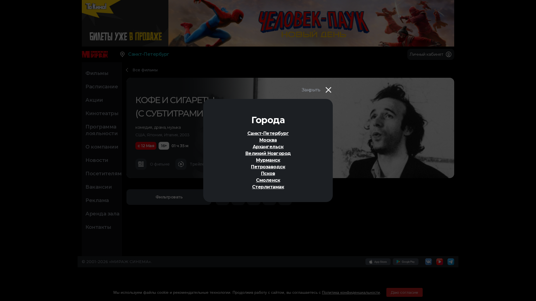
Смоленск (268, 180)
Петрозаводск (268, 166)
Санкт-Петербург (268, 133)
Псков (268, 173)
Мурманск (268, 160)
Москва (268, 140)
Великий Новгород (268, 153)
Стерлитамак (268, 187)
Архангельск (268, 146)
